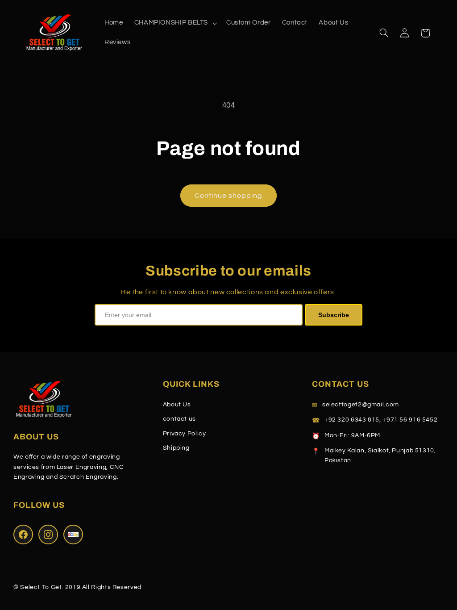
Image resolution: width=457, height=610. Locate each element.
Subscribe (333, 314)
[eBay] (73, 534)
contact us (179, 419)
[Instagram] (48, 534)
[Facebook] (23, 534)
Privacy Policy (184, 433)
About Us (177, 404)
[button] (174, 23)
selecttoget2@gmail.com (360, 404)
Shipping (176, 448)
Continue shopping (229, 195)
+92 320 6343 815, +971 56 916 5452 (380, 420)
